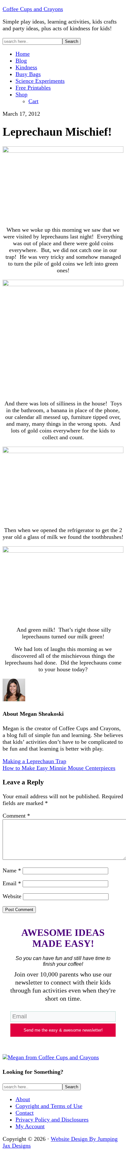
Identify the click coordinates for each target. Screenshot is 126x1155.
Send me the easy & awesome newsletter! (63, 1030)
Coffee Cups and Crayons (33, 9)
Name (12, 870)
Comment (16, 815)
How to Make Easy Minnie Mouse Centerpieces (59, 768)
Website (12, 896)
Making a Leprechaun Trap (34, 761)
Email (12, 883)
